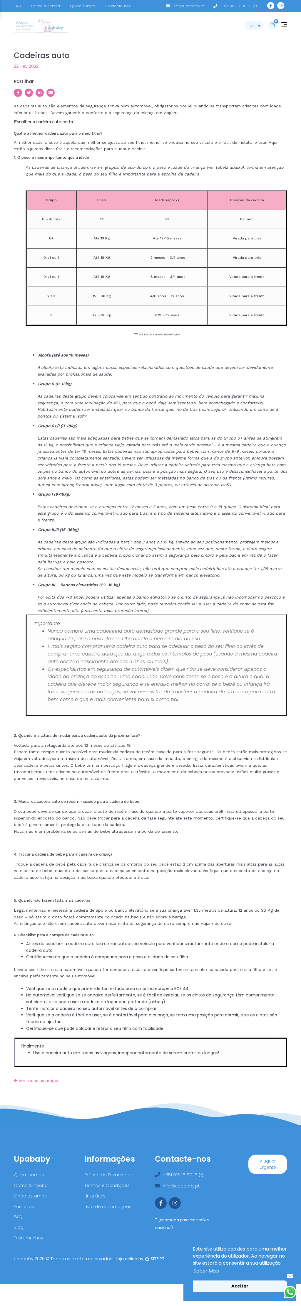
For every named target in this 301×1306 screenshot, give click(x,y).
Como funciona (45, 6)
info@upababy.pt (189, 6)
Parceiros (24, 1206)
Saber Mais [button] (206, 1271)
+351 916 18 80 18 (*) (238, 6)
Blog (18, 1227)
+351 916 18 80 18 (181, 1175)
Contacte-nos (118, 6)
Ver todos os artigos (38, 1081)
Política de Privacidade (108, 1175)
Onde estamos (30, 1196)
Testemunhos (28, 1238)
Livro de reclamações (107, 1206)
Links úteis (95, 1196)
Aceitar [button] (239, 1286)
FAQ (17, 6)
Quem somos (82, 6)
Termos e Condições (107, 1185)
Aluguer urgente (268, 1164)
